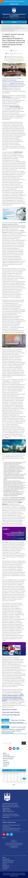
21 (17, 778)
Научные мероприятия (12, 53)
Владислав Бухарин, (12, 697)
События (5, 765)
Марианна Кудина (13, 695)
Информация (6, 755)
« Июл (13, 784)
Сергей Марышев (14, 699)
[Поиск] (24, 743)
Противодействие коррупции (10, 830)
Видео (4, 753)
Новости (20, 53)
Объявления (6, 762)
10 (3, 776)
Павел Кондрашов (15, 106)
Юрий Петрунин (6, 97)
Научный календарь (8, 758)
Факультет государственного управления (14, 15)
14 (17, 776)
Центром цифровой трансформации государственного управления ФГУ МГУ (13, 80)
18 (7, 778)
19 (10, 778)
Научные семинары (8, 59)
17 (3, 778)
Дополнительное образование (14, 844)
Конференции (13, 846)
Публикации (6, 764)
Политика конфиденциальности (11, 828)
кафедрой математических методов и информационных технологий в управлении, (13, 84)
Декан (13, 841)
